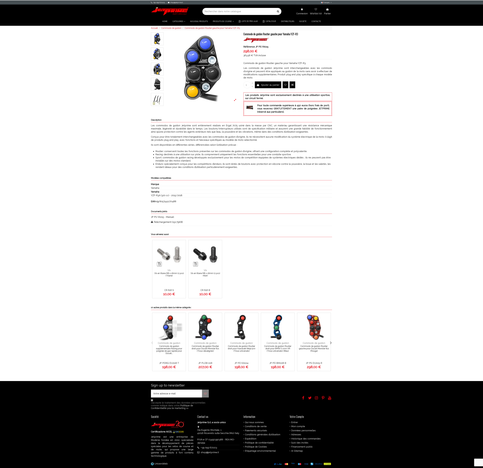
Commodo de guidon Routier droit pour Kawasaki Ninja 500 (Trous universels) (241, 348)
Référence (249, 46)
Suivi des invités (299, 443)
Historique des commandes (306, 439)
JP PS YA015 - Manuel (162, 217)
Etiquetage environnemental (260, 451)
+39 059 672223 (159, 2)
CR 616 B (205, 290)
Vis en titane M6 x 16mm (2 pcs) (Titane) (169, 274)
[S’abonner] (205, 393)
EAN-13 (155, 201)
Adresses (296, 434)
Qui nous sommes (254, 422)
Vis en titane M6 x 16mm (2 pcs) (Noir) (205, 274)
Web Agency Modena (179, 463)
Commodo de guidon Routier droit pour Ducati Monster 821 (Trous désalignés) (205, 348)
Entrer (294, 422)
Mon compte (298, 426)
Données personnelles (303, 430)
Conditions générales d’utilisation (262, 434)
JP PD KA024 (241, 363)
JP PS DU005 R (314, 363)
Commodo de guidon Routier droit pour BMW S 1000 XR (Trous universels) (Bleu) (277, 348)
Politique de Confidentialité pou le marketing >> (172, 407)
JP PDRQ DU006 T (169, 363)
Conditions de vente (256, 426)
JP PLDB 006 (205, 363)
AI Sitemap (297, 451)
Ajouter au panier (270, 85)
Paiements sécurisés (256, 430)
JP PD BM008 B (277, 363)
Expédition (250, 439)
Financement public (302, 447)
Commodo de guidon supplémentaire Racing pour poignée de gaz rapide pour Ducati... (169, 350)
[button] (179, 21)
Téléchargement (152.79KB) (168, 222)
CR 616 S (169, 290)
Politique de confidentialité (259, 443)
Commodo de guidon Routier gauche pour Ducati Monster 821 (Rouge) (314, 348)
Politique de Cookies (256, 447)
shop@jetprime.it (176, 2)
